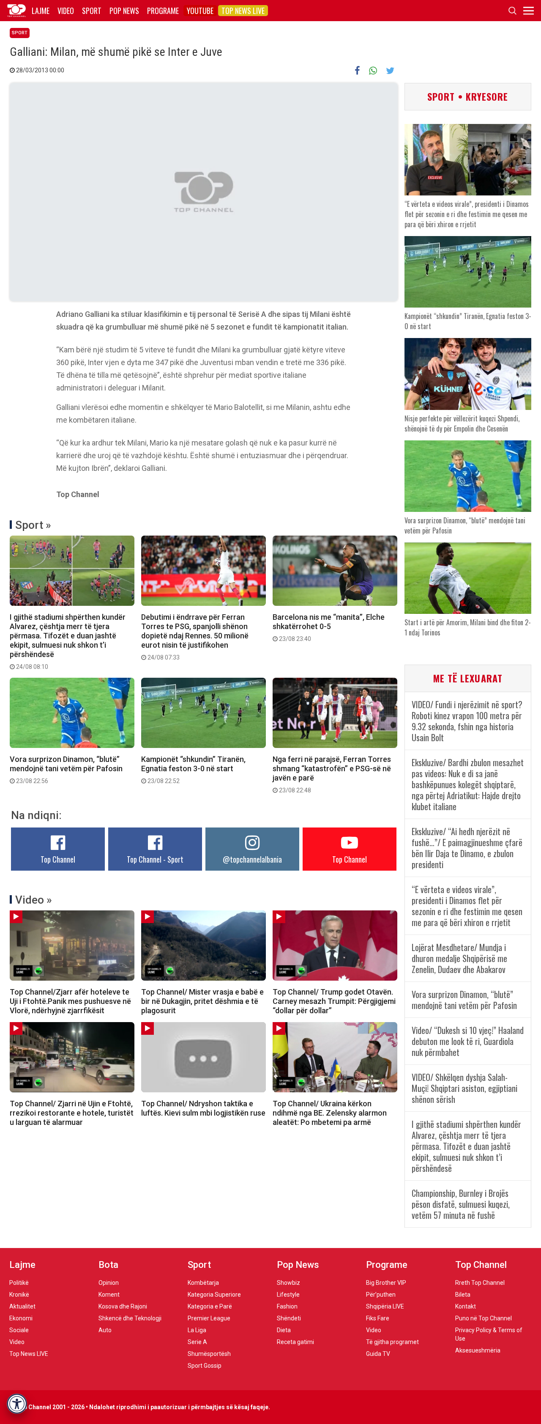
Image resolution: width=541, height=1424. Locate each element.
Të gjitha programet (392, 1342)
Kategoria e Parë (210, 1306)
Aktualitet (22, 1306)
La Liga (197, 1330)
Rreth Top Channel (480, 1282)
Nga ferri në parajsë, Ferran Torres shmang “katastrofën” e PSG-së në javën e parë (332, 774)
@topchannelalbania (252, 859)
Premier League (209, 1318)
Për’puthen (381, 1294)
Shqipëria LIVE (385, 1306)
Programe (163, 10)
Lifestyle (288, 1294)
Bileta (462, 1294)
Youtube (200, 10)
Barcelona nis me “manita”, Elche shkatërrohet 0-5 (329, 627)
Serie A (197, 1342)
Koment (109, 1294)
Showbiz (288, 1282)
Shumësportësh (209, 1353)
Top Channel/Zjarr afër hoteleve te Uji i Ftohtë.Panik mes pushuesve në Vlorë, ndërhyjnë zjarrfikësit (70, 1001)
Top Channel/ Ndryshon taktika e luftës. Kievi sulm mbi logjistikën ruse (203, 1108)
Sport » (33, 525)
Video (65, 10)
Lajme (40, 10)
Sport (91, 10)
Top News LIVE (243, 10)
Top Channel (58, 859)
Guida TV (378, 1353)
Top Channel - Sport (155, 859)
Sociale (19, 1330)
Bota (108, 1264)
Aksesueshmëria (477, 1350)
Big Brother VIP (386, 1282)
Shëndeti (289, 1318)
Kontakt (465, 1306)
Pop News (124, 10)
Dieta (284, 1330)
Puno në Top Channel (483, 1318)
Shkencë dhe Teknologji (129, 1318)
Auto (105, 1330)
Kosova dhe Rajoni (122, 1306)
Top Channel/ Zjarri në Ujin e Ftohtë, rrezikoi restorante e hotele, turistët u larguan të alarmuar (72, 1113)
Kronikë (19, 1294)
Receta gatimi (295, 1342)
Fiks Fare (377, 1318)
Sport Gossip (204, 1365)
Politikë (19, 1282)
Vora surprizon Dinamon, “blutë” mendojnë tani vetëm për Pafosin (66, 769)
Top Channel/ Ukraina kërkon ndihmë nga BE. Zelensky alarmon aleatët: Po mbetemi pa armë (330, 1113)
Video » (33, 899)
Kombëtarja (203, 1282)
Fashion (287, 1306)
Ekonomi (21, 1318)
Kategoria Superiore (214, 1294)
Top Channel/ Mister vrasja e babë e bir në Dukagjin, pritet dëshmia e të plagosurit (202, 1001)
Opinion (108, 1282)
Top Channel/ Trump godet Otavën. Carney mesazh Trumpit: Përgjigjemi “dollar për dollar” (334, 1001)
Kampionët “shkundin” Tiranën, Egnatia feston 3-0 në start (193, 769)
